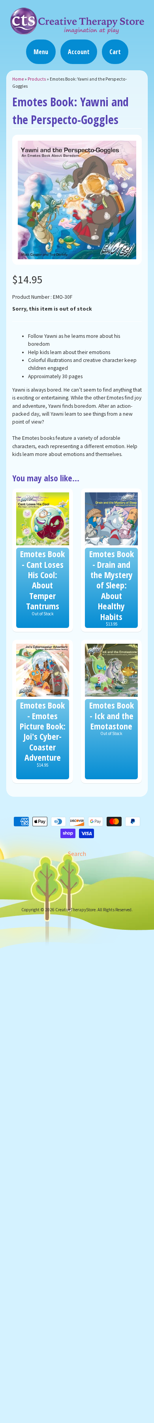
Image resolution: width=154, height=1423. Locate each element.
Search (77, 854)
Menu (41, 51)
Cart (115, 51)
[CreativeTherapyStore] (77, 30)
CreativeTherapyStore (75, 909)
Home (18, 79)
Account (79, 51)
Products (37, 79)
